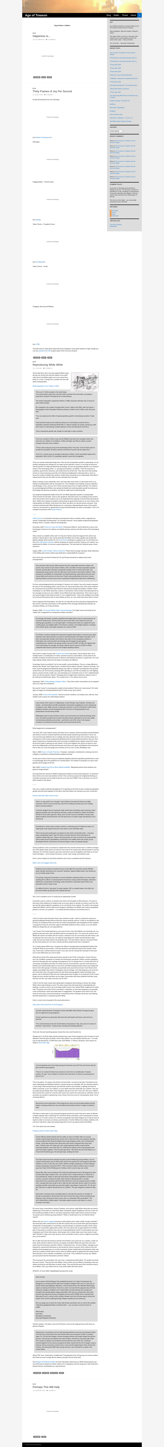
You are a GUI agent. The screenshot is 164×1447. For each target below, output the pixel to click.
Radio (116, 15)
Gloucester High (43, 1043)
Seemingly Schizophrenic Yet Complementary (123, 85)
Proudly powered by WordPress (33, 1444)
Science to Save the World (53, 527)
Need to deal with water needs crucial (45, 795)
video (49, 77)
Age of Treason (36, 15)
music (44, 357)
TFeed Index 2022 (115, 82)
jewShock (113, 104)
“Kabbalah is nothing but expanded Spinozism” (124, 78)
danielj (37, 220)
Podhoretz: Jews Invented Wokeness (121, 75)
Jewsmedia (113, 226)
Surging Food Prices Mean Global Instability (55, 767)
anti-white (37, 1373)
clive (49, 351)
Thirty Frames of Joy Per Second (52, 91)
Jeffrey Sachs (37, 518)
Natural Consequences (43, 137)
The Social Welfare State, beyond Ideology (57, 610)
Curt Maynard (40, 262)
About (133, 15)
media (61, 1373)
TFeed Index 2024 (115, 68)
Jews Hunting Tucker (116, 114)
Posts (113, 214)
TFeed (125, 15)
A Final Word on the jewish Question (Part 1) (123, 61)
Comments (114, 216)
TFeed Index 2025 (115, 64)
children (37, 77)
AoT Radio (114, 210)
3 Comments (52, 1390)
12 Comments (51, 39)
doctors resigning (49, 1221)
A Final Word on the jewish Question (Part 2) (123, 58)
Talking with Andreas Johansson (119, 88)
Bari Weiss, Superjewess (117, 107)
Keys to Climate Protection (51, 752)
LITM (37, 344)
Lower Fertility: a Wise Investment (53, 551)
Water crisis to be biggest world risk (44, 863)
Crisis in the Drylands (50, 694)
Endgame (113, 111)
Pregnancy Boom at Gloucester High (45, 1131)
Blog (109, 15)
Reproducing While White (48, 364)
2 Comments (49, 94)
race (43, 77)
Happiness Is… (42, 36)
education (54, 1373)
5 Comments (48, 368)
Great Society (63, 540)
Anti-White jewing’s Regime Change (120, 121)
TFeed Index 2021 (115, 92)
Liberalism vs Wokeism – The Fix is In (121, 118)
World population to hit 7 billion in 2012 (46, 386)
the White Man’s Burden (45, 542)
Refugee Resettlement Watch (45, 1362)
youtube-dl (41, 351)
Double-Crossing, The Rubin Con (120, 100)
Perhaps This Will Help (46, 1387)
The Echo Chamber (116, 224)
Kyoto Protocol (56, 509)
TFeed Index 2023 (115, 71)
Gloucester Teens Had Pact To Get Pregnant (47, 1004)
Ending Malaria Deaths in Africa (55, 681)
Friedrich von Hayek (62, 653)
